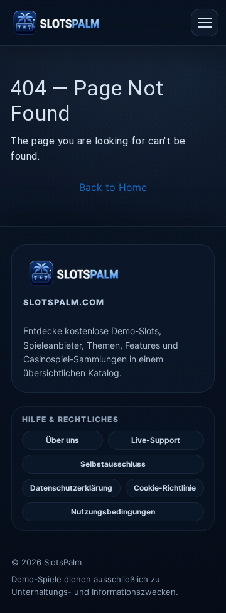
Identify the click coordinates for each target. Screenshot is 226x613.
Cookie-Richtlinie (165, 487)
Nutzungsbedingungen (113, 511)
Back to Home (113, 187)
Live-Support (155, 440)
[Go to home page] (56, 22)
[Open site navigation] (204, 22)
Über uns (62, 440)
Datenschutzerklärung (71, 487)
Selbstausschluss (113, 464)
